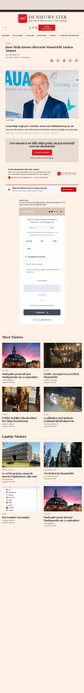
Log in (51, 158)
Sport (4, 514)
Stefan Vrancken (50, 380)
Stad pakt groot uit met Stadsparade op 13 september (20, 375)
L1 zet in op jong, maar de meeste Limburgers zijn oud (19, 475)
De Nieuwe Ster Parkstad (69, 35)
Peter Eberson (7, 380)
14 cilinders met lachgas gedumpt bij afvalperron (59, 419)
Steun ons (30, 35)
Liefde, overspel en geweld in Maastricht (61, 375)
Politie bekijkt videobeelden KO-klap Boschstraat (19, 419)
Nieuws (8, 43)
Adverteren (41, 35)
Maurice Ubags (8, 424)
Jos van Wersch (8, 520)
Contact (53, 35)
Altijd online (18, 35)
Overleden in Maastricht (59, 473)
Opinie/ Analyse (8, 470)
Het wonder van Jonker (16, 517)
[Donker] (3, 28)
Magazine (5, 35)
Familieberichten (50, 470)
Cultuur (5, 370)
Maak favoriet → (69, 189)
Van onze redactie (12, 55)
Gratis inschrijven (46, 27)
